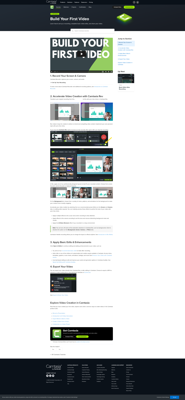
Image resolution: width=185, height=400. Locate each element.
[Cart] (134, 2)
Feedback (99, 381)
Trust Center (113, 383)
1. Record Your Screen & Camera (125, 43)
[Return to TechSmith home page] (51, 2)
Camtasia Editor (70, 367)
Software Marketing (86, 374)
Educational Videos (86, 379)
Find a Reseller (129, 383)
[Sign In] (137, 2)
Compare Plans (69, 336)
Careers (127, 379)
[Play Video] (51, 71)
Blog (112, 372)
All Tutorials (55, 14)
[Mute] (105, 71)
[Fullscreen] (111, 71)
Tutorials (113, 367)
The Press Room (129, 374)
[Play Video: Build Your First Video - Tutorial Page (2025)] (81, 54)
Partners (128, 376)
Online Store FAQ (129, 386)
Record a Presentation (59, 313)
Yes (53, 349)
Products (62, 2)
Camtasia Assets (70, 376)
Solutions (69, 2)
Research (113, 374)
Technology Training (101, 376)
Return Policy (128, 390)
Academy (113, 376)
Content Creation (100, 379)
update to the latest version (83, 342)
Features (76, 2)
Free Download (82, 336)
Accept (174, 397)
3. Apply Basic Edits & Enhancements (124, 54)
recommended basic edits (69, 250)
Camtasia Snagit (70, 369)
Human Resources (85, 372)
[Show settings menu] (108, 71)
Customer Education (101, 367)
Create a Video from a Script (61, 321)
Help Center (113, 381)
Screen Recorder (85, 367)
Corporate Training (85, 369)
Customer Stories (114, 379)
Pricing (91, 2)
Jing (68, 383)
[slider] (79, 71)
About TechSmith (129, 367)
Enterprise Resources (130, 381)
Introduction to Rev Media (105, 234)
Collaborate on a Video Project (61, 324)
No (59, 349)
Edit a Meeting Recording (102, 369)
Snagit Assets (70, 379)
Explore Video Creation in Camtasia (125, 63)
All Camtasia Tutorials (59, 354)
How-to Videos (100, 372)
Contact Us (128, 369)
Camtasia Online (70, 381)
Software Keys (114, 386)
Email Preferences (115, 388)
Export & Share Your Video (60, 295)
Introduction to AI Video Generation (63, 316)
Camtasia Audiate (71, 372)
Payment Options (129, 388)
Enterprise (84, 381)
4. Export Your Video (124, 59)
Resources (84, 2)
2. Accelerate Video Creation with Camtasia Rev (125, 49)
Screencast (87, 272)
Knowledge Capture (101, 374)
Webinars (113, 369)
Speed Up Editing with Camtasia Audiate (64, 262)
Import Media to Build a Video (61, 318)
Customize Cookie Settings (163, 397)
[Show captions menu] (102, 71)
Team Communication (86, 376)
